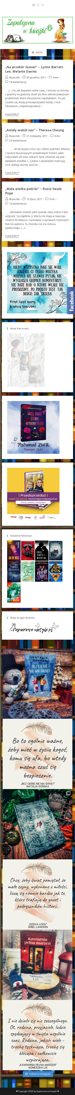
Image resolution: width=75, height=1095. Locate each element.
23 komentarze (18, 140)
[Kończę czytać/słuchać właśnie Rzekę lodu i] (37, 894)
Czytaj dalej (12, 114)
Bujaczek (14, 77)
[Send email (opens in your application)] (42, 5)
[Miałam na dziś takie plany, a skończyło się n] (37, 1035)
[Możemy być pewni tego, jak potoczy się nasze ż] (37, 965)
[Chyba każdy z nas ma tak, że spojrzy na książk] (37, 824)
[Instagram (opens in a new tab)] (38, 5)
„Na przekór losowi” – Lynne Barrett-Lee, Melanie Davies (34, 69)
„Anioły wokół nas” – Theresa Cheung (34, 130)
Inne (55, 77)
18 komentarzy (17, 82)
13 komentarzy (17, 203)
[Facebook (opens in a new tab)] (33, 5)
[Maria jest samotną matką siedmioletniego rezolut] (37, 683)
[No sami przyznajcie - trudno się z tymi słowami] (37, 754)
